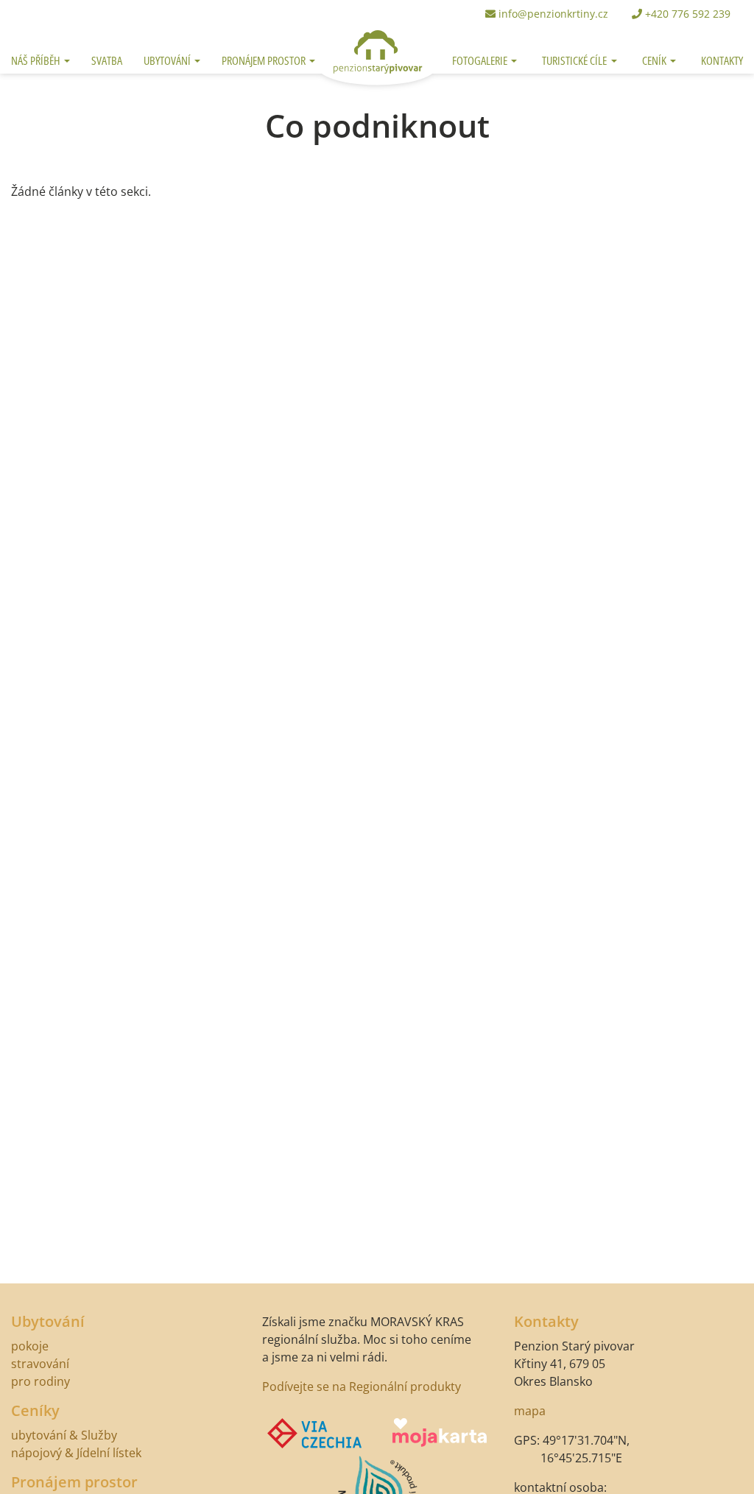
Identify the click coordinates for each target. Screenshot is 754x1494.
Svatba (106, 60)
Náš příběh (37, 60)
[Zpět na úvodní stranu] (377, 38)
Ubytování (168, 60)
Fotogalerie (481, 60)
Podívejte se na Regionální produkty (361, 1386)
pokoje (30, 1346)
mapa (530, 1411)
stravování (40, 1364)
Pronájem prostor (265, 60)
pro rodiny (40, 1381)
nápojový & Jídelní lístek (76, 1453)
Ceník (655, 60)
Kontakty (722, 60)
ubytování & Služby (64, 1435)
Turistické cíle (584, 60)
